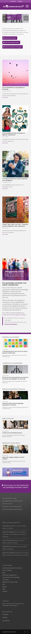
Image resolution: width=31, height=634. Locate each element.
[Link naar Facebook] (27, 631)
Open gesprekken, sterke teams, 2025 (12, 501)
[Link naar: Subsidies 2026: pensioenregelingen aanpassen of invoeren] (15, 395)
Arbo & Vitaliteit (7, 570)
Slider (4, 589)
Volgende (26, 18)
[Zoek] (22, 6)
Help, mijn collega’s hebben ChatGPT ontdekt (13, 458)
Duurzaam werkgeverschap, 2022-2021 (12, 509)
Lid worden (13, 1)
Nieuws (4, 586)
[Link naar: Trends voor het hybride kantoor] (15, 424)
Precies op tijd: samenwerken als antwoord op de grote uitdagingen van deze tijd (15, 378)
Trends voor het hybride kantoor (12, 433)
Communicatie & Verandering (10, 577)
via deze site (10, 603)
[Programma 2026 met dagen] (15, 269)
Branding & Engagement (9, 575)
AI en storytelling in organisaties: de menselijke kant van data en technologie (14, 534)
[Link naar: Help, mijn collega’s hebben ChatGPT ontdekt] (15, 449)
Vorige (4, 18)
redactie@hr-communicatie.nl (10, 605)
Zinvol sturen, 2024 (7, 503)
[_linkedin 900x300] (15, 472)
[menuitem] (13, 1)
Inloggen (20, 1)
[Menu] (26, 6)
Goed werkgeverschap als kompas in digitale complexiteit (13, 134)
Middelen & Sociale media (9, 582)
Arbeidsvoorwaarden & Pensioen (12, 568)
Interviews (5, 579)
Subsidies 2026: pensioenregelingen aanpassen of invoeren (13, 404)
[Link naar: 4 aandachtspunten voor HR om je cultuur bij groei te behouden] (15, 343)
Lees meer (5, 97)
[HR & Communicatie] (12, 6)
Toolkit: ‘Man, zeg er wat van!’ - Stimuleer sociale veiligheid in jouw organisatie (15, 225)
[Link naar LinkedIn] (25, 631)
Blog (3, 572)
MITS (3, 584)
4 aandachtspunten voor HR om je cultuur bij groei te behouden (15, 352)
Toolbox (4, 591)
